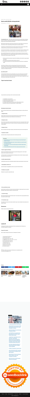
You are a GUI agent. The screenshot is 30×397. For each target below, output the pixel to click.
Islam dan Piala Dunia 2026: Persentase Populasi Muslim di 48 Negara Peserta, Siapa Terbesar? (15, 351)
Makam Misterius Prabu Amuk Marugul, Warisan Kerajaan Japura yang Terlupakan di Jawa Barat (15, 355)
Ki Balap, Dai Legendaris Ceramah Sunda (15, 348)
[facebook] (4, 267)
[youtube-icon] (26, 1)
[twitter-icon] (22, 1)
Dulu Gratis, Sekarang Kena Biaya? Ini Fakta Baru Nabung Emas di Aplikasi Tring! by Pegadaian (14, 345)
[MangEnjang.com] (5, 1)
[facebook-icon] (20, 1)
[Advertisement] (15, 12)
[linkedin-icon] (28, 1)
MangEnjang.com (16, 395)
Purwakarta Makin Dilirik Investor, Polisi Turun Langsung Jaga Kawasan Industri (14, 146)
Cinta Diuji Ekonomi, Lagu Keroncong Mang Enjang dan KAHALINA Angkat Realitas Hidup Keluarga (14, 334)
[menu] (1, 4)
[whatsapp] (25, 267)
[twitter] (11, 267)
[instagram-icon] (24, 1)
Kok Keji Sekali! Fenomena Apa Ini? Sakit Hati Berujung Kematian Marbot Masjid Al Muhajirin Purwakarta (15, 327)
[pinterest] (18, 267)
